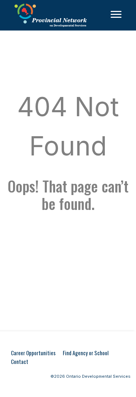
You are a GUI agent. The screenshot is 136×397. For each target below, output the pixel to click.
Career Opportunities (33, 353)
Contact (19, 361)
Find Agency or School (85, 353)
